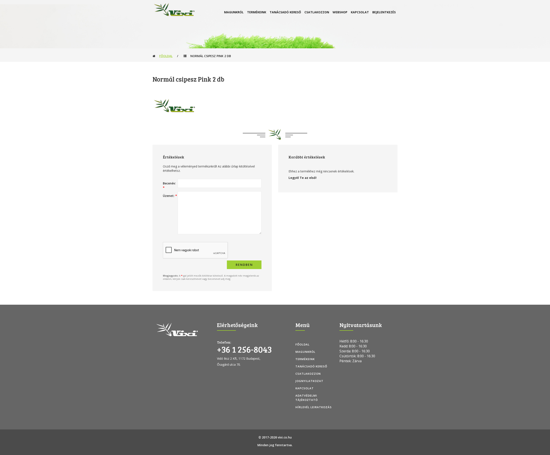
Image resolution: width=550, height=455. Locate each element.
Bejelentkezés (384, 12)
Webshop (340, 12)
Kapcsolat (360, 12)
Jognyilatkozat (309, 381)
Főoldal (166, 56)
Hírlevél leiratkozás (313, 407)
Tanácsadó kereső (285, 12)
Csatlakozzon (316, 12)
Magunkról (234, 12)
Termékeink (256, 12)
